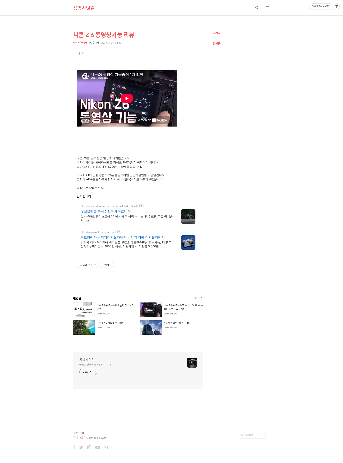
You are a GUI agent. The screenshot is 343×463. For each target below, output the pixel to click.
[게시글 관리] (95, 265)
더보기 (199, 298)
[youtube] (97, 447)
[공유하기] (90, 265)
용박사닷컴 (84, 7)
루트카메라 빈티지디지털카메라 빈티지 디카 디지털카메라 (123, 237)
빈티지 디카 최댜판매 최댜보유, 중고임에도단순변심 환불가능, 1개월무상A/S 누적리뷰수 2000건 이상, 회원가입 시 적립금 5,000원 (126, 244)
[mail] (106, 447)
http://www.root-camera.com (98, 232)
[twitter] (81, 447)
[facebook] (74, 447)
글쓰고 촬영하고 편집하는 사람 (95, 364)
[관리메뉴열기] (336, 6)
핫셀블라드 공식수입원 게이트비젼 (106, 211)
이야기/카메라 (80, 42)
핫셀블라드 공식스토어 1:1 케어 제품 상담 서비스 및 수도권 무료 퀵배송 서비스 (127, 218)
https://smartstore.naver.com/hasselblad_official (109, 206)
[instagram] (89, 447)
